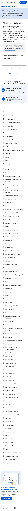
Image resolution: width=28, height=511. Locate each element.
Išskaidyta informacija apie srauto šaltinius (14, 191)
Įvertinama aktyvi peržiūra (11, 195)
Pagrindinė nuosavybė (11, 264)
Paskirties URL (8, 295)
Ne (17, 73)
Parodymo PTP (9, 288)
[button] (2, 2)
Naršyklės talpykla (9, 240)
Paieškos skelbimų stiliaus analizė (13, 271)
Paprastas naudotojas (11, 278)
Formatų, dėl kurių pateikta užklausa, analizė (14, 165)
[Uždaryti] (27, 10)
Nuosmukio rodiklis (10, 257)
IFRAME (7, 169)
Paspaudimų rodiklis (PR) (11, 306)
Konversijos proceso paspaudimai (14, 209)
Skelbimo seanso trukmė (11, 387)
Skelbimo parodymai (10, 373)
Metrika (7, 226)
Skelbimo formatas (10, 366)
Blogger (7, 160)
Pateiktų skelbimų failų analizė (13, 312)
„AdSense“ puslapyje (17, 11)
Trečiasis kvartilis (9, 425)
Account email (9, 136)
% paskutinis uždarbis (11, 129)
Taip (10, 73)
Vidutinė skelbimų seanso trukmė (13, 452)
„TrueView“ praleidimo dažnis (12, 122)
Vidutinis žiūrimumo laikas (11, 456)
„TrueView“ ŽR (9, 126)
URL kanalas (8, 428)
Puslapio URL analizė (10, 359)
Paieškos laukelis (9, 268)
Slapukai (7, 408)
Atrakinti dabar (6, 498)
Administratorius (9, 140)
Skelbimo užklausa (10, 390)
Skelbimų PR (8, 401)
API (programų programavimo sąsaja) (14, 150)
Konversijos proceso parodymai (13, 206)
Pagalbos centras (5, 6)
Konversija (8, 202)
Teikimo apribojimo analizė (12, 415)
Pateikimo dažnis (9, 309)
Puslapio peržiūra (9, 344)
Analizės (7, 146)
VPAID (6, 463)
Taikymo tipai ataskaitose (11, 411)
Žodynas (5, 112)
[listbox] (8, 508)
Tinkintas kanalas (9, 421)
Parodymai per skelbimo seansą (13, 285)
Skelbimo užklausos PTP (11, 397)
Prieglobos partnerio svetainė (13, 333)
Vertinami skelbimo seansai (12, 446)
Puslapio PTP (8, 356)
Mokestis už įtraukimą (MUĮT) (12, 230)
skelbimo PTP (8, 377)
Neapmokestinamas (10, 247)
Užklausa (7, 435)
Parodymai (8, 281)
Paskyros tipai (9, 292)
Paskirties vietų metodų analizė (13, 299)
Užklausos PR (8, 439)
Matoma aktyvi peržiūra (11, 223)
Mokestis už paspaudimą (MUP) (13, 233)
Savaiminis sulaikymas (10, 363)
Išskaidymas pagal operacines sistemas (13, 180)
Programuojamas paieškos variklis (13, 340)
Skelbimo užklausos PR (11, 394)
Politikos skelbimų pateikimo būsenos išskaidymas (14, 329)
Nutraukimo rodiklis (10, 261)
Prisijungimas (8, 337)
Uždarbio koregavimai (10, 432)
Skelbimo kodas (9, 370)
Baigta (7, 157)
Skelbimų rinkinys (9, 404)
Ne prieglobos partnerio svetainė (13, 244)
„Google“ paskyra (10, 115)
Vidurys (7, 449)
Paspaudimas (8, 302)
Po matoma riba (9, 325)
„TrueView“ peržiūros (10, 119)
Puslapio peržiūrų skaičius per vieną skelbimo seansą (14, 348)
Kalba (5, 506)
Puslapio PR (8, 353)
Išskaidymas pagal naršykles (12, 176)
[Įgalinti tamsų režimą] (15, 508)
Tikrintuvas (8, 418)
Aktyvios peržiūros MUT (11, 143)
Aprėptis (7, 153)
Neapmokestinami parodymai (12, 250)
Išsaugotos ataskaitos (11, 172)
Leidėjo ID (7, 219)
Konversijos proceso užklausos (13, 216)
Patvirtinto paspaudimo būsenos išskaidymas (13, 317)
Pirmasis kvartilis (9, 321)
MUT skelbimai (9, 237)
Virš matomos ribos (10, 459)
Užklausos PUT (9, 442)
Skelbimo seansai (9, 380)
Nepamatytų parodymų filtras (12, 254)
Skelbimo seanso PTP (10, 384)
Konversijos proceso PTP (11, 213)
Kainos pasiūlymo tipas (11, 199)
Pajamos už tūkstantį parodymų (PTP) (14, 275)
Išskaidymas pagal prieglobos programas (12, 186)
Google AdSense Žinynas (10, 2)
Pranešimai (15, 6)
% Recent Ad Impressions (11, 133)
